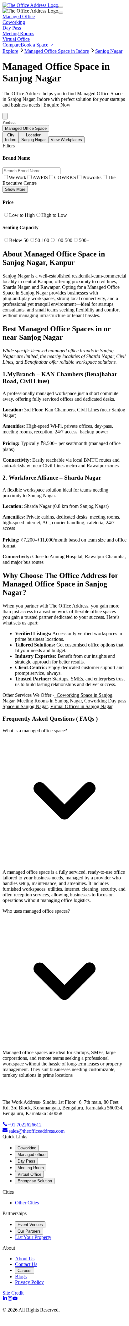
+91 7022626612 (25, 1124)
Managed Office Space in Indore (56, 51)
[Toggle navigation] (60, 7)
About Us (24, 1258)
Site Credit (13, 1293)
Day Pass (26, 1161)
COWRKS (65, 177)
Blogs (21, 1276)
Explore (10, 51)
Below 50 (18, 240)
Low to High (22, 215)
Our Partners (29, 1231)
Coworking (27, 1148)
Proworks (91, 177)
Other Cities (27, 1202)
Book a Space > (37, 44)
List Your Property (33, 1237)
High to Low (54, 215)
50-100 (42, 240)
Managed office (31, 1154)
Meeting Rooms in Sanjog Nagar (49, 700)
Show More (15, 189)
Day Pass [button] (12, 27)
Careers (25, 1270)
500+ (84, 240)
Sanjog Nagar (108, 51)
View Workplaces (66, 139)
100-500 (64, 240)
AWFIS (40, 177)
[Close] (60, 13)
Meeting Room (31, 1167)
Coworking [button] (14, 22)
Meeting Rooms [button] (18, 33)
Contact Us (26, 1264)
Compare (12, 44)
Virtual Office (29, 1174)
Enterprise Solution (35, 1181)
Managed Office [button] (19, 16)
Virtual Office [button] (16, 39)
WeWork (17, 177)
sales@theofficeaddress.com (36, 1131)
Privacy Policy (29, 1282)
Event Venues (30, 1224)
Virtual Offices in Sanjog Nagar (81, 706)
